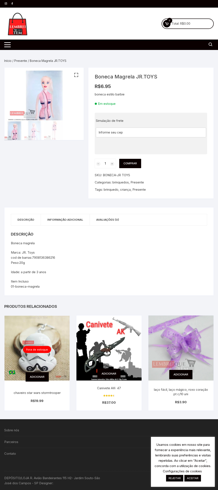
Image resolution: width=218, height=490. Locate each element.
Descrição (25, 219)
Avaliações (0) (107, 219)
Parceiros (11, 442)
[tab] (26, 219)
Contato (10, 454)
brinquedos (120, 182)
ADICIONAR (37, 376)
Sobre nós (11, 430)
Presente (20, 60)
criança (125, 189)
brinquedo (111, 189)
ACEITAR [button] (192, 478)
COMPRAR (130, 163)
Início (7, 60)
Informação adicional (65, 219)
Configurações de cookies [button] (182, 471)
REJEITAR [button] (175, 478)
